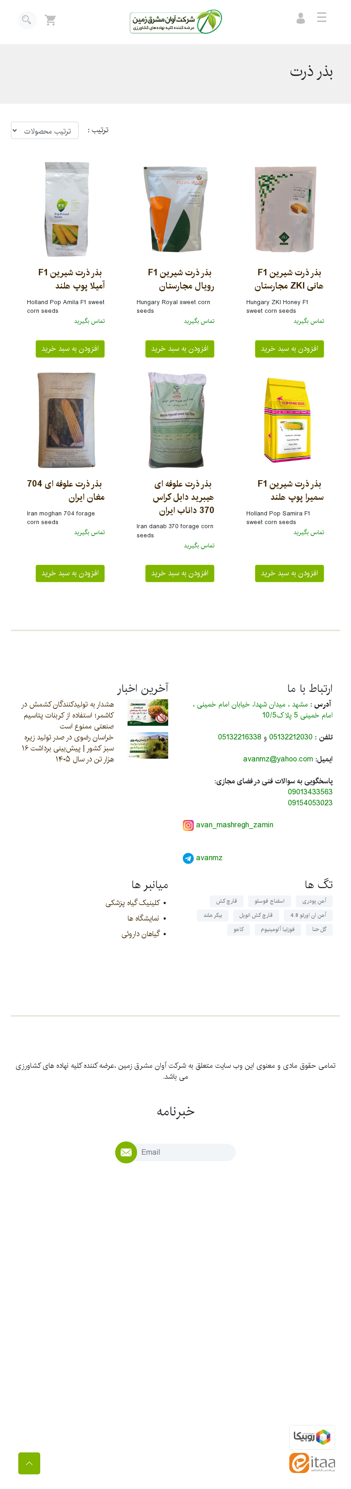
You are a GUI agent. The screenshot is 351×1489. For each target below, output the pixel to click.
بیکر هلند (212, 915)
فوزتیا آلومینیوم (278, 929)
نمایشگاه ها (143, 918)
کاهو (239, 929)
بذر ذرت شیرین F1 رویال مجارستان (181, 279)
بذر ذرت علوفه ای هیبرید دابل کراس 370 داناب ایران (183, 497)
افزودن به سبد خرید (289, 349)
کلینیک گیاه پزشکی (132, 903)
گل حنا (319, 929)
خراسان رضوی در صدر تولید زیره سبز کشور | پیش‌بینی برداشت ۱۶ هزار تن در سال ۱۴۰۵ (68, 748)
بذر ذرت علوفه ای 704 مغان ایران (66, 490)
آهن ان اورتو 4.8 (308, 915)
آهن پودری (314, 901)
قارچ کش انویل (256, 915)
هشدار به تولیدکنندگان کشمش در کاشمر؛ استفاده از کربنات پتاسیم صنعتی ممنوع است (67, 715)
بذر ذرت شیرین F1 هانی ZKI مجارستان (289, 279)
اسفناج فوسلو (270, 901)
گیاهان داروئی (140, 934)
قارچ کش (226, 901)
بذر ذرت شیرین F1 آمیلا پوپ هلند (71, 279)
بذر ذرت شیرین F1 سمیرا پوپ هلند (291, 490)
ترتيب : (93, 130)
